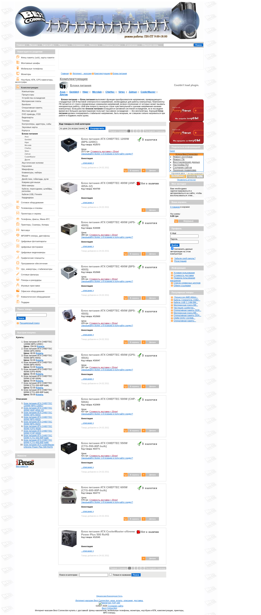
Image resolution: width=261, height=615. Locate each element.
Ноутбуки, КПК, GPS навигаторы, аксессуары (34, 81)
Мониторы (25, 74)
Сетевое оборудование (31, 202)
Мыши (25, 176)
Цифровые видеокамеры (32, 252)
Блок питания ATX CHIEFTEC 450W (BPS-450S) (38, 423)
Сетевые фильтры (29, 274)
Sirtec (27, 151)
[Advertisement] (130, 59)
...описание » (87, 163)
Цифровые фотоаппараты (32, 241)
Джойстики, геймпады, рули (35, 179)
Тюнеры (26, 121)
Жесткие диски (29, 111)
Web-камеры (28, 185)
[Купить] (150, 171)
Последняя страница (154, 131)
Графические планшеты (31, 258)
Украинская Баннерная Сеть (109, 596)
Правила (63, 45)
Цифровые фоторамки (31, 247)
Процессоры (28, 95)
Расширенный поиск (30, 323)
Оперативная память (32, 108)
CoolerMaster (30, 157)
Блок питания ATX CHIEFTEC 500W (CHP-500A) (38, 432)
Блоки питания (30, 134)
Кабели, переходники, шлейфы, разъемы (37, 190)
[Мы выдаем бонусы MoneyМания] (186, 121)
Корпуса (26, 130)
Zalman (28, 154)
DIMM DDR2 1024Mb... (184, 318)
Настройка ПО (181, 165)
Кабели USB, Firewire (32, 194)
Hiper (27, 142)
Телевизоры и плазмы (30, 208)
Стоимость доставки (184, 275)
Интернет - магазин (82, 73)
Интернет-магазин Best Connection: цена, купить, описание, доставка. (109, 600)
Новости (93, 45)
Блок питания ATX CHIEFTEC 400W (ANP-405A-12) (38, 409)
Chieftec (28, 148)
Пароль (174, 239)
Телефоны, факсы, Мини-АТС (34, 219)
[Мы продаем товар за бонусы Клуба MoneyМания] (186, 143)
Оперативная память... (185, 321)
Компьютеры (28, 91)
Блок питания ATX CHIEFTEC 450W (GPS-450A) (38, 427)
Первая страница (117, 131)
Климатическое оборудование (34, 297)
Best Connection (109, 608)
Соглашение (78, 45)
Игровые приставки (29, 286)
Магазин (33, 45)
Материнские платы (31, 101)
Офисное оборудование (32, 291)
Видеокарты (27, 117)
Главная (21, 45)
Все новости (22, 466)
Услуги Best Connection (186, 154)
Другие (27, 160)
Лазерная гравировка (184, 170)
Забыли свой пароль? (184, 258)
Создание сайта (115, 606)
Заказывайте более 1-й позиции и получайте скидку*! (107, 152)
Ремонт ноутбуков (182, 156)
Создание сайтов (182, 167)
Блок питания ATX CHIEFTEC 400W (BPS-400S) (38, 418)
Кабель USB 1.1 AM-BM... (186, 302)
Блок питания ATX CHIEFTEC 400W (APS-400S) (38, 413)
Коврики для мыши (31, 182)
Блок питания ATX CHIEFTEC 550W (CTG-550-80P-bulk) (38, 436)
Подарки (24, 302)
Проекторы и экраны (30, 213)
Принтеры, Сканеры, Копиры (34, 225)
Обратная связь (150, 45)
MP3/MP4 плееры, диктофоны (34, 236)
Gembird (28, 140)
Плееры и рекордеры (30, 280)
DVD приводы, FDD (31, 114)
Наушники (27, 166)
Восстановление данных (186, 162)
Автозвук (24, 230)
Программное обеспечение (33, 263)
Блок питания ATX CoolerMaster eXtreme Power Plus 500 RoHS (39, 445)
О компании (131, 45)
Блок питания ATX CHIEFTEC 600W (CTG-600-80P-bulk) (38, 441)
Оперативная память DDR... (187, 310)
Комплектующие (28, 87)
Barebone (26, 104)
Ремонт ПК (179, 159)
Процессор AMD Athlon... (186, 297)
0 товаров (175, 207)
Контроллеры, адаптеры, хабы (36, 124)
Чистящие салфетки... (184, 308)
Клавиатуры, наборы (32, 172)
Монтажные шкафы (29, 63)
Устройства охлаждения (33, 98)
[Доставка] (186, 99)
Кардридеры (28, 197)
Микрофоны (27, 169)
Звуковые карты (30, 127)
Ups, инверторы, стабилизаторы (35, 269)
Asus (27, 137)
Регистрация (180, 261)
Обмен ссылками (182, 285)
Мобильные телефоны (31, 69)
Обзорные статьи (111, 45)
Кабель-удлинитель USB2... (187, 300)
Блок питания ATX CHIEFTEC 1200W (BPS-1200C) (38, 404)
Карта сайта (48, 45)
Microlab (28, 145)
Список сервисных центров (187, 283)
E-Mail (173, 233)
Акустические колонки (32, 163)
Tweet (172, 151)
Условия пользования (184, 273)
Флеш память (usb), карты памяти (36, 57)
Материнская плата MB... (186, 305)
